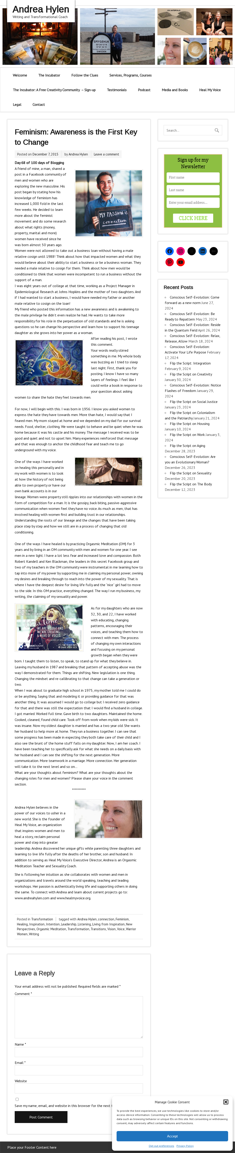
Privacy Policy (185, 1146)
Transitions (98, 929)
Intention (53, 924)
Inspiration (37, 924)
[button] (226, 1102)
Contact (39, 104)
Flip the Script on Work (187, 434)
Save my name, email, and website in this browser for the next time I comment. (76, 1105)
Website (21, 1081)
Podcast (144, 89)
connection (106, 919)
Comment (23, 993)
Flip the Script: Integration (190, 363)
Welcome (20, 75)
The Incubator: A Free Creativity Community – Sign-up (54, 89)
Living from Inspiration (108, 924)
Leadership (68, 924)
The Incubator (49, 75)
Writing (34, 934)
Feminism (122, 919)
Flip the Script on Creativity (191, 374)
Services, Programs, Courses (130, 75)
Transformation (42, 919)
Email (20, 1062)
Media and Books (175, 89)
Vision (111, 929)
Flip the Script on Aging (187, 445)
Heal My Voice (210, 89)
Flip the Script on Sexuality (190, 473)
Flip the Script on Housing (190, 423)
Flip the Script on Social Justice (194, 401)
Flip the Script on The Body (191, 484)
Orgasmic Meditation (51, 929)
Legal (17, 104)
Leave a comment (106, 154)
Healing (22, 924)
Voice (121, 929)
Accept (172, 1136)
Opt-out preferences (161, 1146)
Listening (84, 924)
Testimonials (117, 89)
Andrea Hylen (78, 154)
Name (20, 1044)
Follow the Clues (84, 75)
